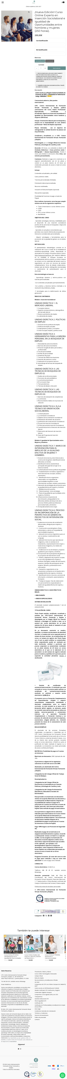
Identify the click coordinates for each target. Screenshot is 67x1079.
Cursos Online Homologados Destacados (46, 974)
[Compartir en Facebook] (43, 915)
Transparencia (38, 996)
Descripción (38, 90)
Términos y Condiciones (41, 1013)
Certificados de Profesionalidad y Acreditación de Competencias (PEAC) (50, 1006)
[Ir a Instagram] (20, 1049)
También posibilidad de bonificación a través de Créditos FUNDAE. (50, 86)
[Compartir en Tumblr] (51, 915)
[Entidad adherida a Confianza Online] (36, 1074)
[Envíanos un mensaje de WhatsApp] (62, 1075)
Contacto (37, 1019)
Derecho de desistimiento (41, 1015)
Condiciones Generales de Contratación (45, 1011)
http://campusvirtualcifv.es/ (43, 255)
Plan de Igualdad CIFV (40, 1001)
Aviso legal (37, 1009)
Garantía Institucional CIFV (42, 999)
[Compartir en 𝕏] (46, 915)
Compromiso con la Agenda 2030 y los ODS (46, 994)
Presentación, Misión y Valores (43, 971)
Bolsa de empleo (39, 978)
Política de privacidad (40, 1017)
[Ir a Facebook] (18, 1049)
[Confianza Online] (27, 1074)
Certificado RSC (39, 1003)
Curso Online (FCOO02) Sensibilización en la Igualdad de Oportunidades (12, 956)
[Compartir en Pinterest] (48, 915)
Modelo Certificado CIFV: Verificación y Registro (47, 990)
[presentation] (4, 948)
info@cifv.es (56, 742)
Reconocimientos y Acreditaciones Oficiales (46, 980)
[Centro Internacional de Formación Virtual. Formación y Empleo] (33, 2)
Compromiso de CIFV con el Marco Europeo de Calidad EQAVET (50, 985)
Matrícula (38, 57)
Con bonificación (40, 61)
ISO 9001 (37, 982)
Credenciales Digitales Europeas (43, 992)
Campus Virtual (39, 976)
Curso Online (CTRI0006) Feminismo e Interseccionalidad (52, 956)
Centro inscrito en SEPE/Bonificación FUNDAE (47, 988)
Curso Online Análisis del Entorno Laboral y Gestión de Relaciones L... (33, 956)
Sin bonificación (49, 61)
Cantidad (41, 65)
